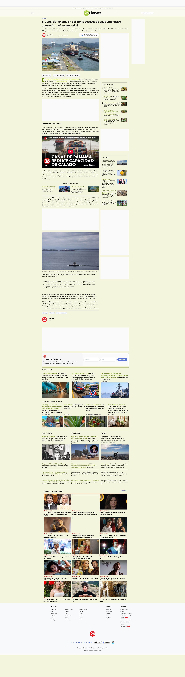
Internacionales (68, 615)
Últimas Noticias (54, 609)
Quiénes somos (124, 609)
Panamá (45, 313)
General (67, 613)
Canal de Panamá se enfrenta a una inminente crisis (62, 79)
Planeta (44, 18)
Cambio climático (61, 313)
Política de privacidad (125, 615)
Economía (81, 611)
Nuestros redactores (125, 622)
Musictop (108, 617)
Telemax (108, 615)
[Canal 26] (92, 634)
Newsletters (124, 626)
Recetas (81, 617)
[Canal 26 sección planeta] (92, 15)
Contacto (122, 611)
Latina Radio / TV (110, 611)
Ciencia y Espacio (83, 609)
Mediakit (124, 617)
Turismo (103, 433)
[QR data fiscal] (113, 643)
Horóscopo (53, 615)
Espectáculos (47, 433)
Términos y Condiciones (89, 648)
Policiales (53, 617)
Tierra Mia (108, 613)
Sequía (52, 313)
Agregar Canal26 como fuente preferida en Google (90, 35)
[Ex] (76, 642)
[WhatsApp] (86, 642)
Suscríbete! (122, 359)
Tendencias (67, 620)
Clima (52, 611)
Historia (81, 613)
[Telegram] (89, 642)
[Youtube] (79, 642)
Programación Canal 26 (125, 620)
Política (66, 617)
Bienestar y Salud (69, 609)
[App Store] (98, 642)
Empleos (122, 624)
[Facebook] (71, 642)
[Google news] (91, 642)
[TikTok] (84, 642)
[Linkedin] (81, 642)
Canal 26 (50, 34)
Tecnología (75, 433)
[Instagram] (74, 642)
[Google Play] (106, 642)
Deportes (67, 611)
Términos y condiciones (125, 613)
